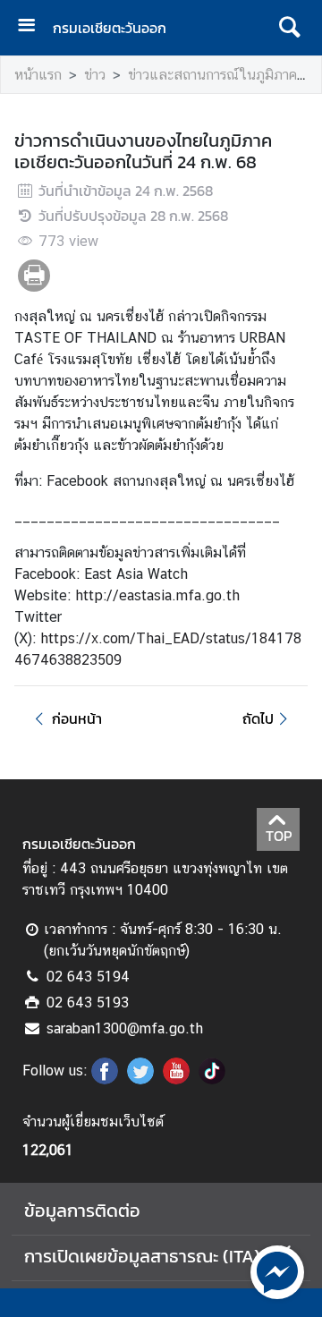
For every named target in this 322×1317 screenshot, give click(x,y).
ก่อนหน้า (77, 718)
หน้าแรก (38, 74)
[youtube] (176, 1079)
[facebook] (105, 1079)
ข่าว (95, 74)
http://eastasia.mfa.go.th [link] (157, 595)
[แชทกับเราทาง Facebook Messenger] (277, 1270)
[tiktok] (212, 1079)
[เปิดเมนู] (33, 27)
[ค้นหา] (289, 27)
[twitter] (140, 1079)
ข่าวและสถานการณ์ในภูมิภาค (212, 74)
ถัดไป (258, 718)
